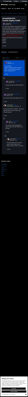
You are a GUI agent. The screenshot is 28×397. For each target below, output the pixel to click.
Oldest (7, 58)
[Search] (25, 4)
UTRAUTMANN (10, 94)
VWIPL (10, 121)
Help (2, 173)
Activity (2, 168)
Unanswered (14, 169)
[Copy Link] (11, 24)
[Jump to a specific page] (25, 58)
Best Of (3, 175)
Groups (2, 171)
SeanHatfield (10, 105)
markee (9, 62)
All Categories (4, 164)
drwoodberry (12, 81)
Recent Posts (4, 166)
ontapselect (8, 23)
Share (4, 46)
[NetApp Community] (8, 5)
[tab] (4, 52)
